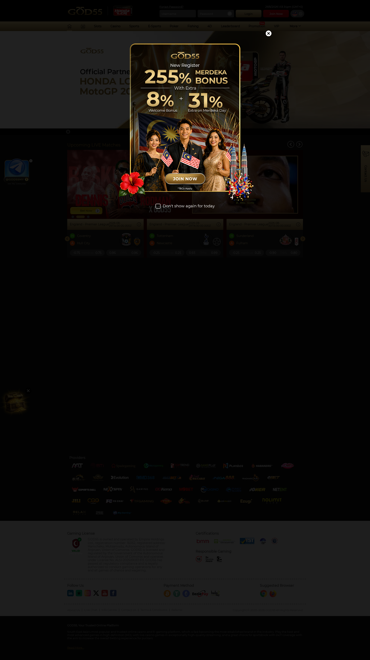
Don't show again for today (189, 206)
